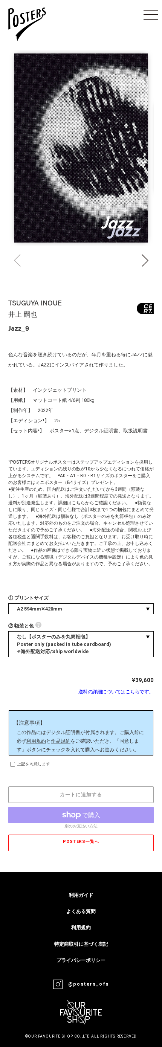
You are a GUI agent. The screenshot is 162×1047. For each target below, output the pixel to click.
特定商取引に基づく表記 (81, 944)
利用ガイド (81, 895)
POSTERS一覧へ (81, 841)
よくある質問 (81, 911)
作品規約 (60, 741)
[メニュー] (150, 15)
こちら (78, 502)
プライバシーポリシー (81, 960)
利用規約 (36, 741)
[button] (145, 260)
